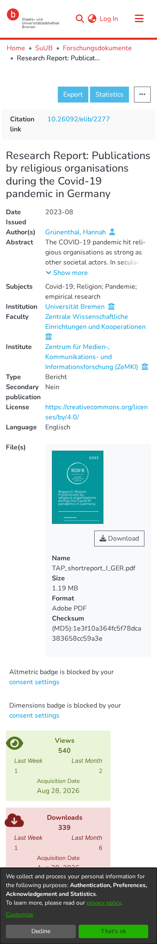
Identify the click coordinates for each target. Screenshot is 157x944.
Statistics (109, 94)
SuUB (44, 48)
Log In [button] (109, 18)
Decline (40, 931)
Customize (19, 914)
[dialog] (78, 906)
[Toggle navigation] (139, 19)
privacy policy (104, 903)
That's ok (113, 931)
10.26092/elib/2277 (78, 119)
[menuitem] (92, 19)
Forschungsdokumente (97, 48)
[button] (66, 272)
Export (73, 94)
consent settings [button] (34, 682)
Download (122, 538)
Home (16, 48)
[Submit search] (80, 19)
